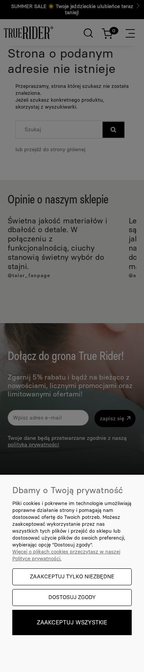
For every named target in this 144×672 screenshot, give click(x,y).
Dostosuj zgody (72, 597)
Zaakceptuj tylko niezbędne (72, 576)
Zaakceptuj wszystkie (72, 622)
